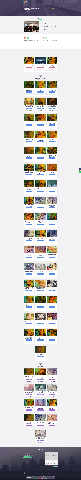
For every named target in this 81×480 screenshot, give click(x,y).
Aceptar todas (36, 478)
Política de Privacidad (56, 475)
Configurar (45, 478)
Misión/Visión (56, 473)
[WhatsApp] (80, 172)
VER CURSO (29, 108)
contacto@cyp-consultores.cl (27, 457)
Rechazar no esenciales (41, 478)
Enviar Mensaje (55, 466)
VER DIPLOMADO (29, 379)
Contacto (57, 474)
